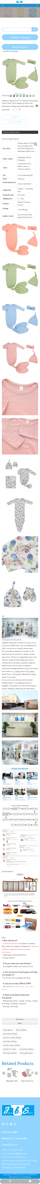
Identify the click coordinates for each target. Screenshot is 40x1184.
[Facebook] (3, 1124)
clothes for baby (9, 1049)
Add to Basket (14, 122)
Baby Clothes (21, 1030)
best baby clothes (10, 1034)
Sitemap (27, 1177)
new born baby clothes (12, 1038)
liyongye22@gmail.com (18, 1154)
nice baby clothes (26, 1049)
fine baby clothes (10, 1053)
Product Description (11, 132)
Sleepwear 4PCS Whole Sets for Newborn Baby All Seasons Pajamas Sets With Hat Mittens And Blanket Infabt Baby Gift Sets (12, 1081)
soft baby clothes (10, 1041)
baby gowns (8, 1030)
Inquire (13, 117)
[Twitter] (7, 1124)
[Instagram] (15, 1124)
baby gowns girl (26, 1053)
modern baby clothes (11, 1045)
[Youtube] (11, 1124)
